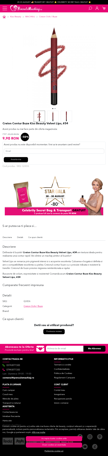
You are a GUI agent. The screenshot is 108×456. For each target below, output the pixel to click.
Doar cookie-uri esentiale (54, 445)
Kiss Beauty (15, 17)
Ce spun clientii (35, 237)
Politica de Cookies (63, 373)
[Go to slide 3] (55, 108)
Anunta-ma (16, 159)
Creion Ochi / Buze (48, 17)
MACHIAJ (30, 17)
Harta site (7, 421)
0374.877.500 (13, 365)
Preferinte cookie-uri (54, 451)
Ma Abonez (94, 349)
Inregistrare (59, 394)
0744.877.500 (13, 370)
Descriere (7, 237)
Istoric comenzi (61, 403)
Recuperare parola (63, 399)
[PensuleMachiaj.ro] (26, 8)
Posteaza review (54, 331)
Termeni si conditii (62, 365)
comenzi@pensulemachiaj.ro (18, 378)
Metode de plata (10, 399)
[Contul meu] (97, 8)
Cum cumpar (9, 390)
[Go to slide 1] (52, 108)
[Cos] (103, 8)
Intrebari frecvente (11, 416)
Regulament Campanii (64, 378)
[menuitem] (39, 116)
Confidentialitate (62, 369)
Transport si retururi (12, 403)
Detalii (20, 237)
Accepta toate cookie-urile (54, 439)
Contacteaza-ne (10, 412)
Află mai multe (38, 432)
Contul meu (59, 390)
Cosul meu (8, 394)
